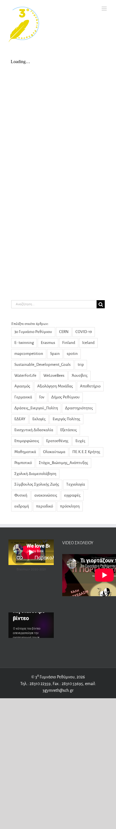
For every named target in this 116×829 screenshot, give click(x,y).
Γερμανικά (23, 397)
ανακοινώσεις (45, 495)
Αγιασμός (22, 386)
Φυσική (20, 495)
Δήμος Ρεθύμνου (65, 397)
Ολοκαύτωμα (54, 452)
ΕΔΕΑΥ (19, 419)
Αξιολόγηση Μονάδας (55, 386)
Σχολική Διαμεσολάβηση (35, 474)
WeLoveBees (53, 375)
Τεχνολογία (75, 484)
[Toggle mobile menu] (105, 9)
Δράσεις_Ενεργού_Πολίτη (36, 408)
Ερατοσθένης (57, 441)
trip (81, 364)
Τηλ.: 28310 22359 (35, 683)
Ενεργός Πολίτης (66, 419)
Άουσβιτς (80, 375)
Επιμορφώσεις (26, 441)
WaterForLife (25, 375)
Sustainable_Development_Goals (42, 364)
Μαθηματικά (25, 452)
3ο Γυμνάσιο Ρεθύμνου (33, 332)
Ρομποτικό (23, 463)
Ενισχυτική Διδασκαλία (33, 430)
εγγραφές (72, 495)
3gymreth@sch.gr (58, 690)
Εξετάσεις (68, 430)
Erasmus (48, 343)
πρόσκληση (70, 506)
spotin (72, 354)
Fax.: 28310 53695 (68, 683)
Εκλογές (39, 419)
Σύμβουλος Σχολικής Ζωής (36, 484)
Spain (55, 354)
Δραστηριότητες (79, 408)
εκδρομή (21, 506)
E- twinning (24, 343)
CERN (63, 332)
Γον (41, 397)
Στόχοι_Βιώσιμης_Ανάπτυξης (63, 463)
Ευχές (80, 441)
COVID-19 (83, 332)
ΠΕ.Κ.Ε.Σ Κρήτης (86, 452)
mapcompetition (28, 354)
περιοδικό (44, 506)
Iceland (88, 343)
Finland (68, 343)
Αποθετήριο (90, 386)
